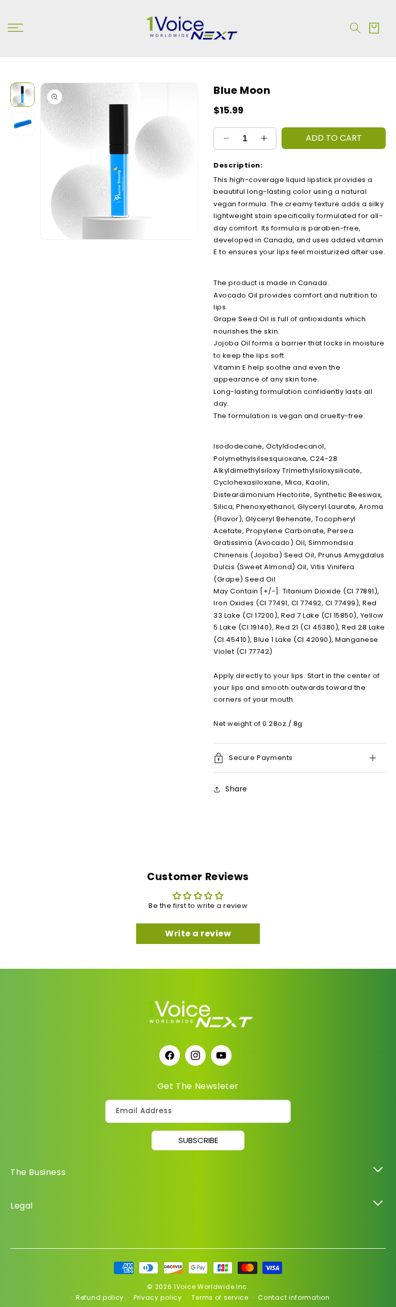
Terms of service (219, 1297)
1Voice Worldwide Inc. (211, 1286)
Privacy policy (158, 1297)
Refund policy (100, 1297)
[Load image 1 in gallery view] (22, 94)
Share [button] (236, 789)
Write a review (198, 933)
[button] (355, 28)
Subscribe (198, 1140)
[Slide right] (185, 161)
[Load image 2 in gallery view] (22, 124)
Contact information (293, 1297)
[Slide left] (53, 161)
